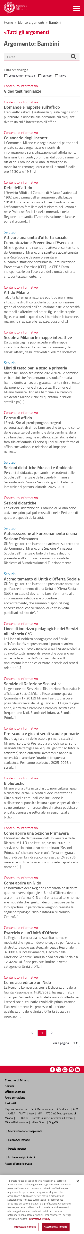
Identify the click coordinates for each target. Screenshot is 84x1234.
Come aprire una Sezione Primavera (36, 833)
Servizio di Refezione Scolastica (33, 683)
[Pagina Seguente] (51, 1033)
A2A (31, 1113)
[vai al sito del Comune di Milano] (15, 7)
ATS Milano (63, 1109)
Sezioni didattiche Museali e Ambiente (38, 467)
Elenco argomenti (31, 22)
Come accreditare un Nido (27, 982)
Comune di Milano (17, 1080)
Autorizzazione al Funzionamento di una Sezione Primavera (40, 536)
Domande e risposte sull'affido (32, 107)
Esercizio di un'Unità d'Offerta (31, 932)
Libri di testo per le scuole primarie (35, 368)
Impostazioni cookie (25, 1226)
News (62, 75)
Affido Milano (16, 292)
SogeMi (53, 1122)
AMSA (12, 1113)
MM (40, 1113)
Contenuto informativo (22, 75)
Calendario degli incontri (26, 137)
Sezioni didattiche (20, 503)
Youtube (65, 1069)
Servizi (9, 1086)
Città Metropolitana (42, 1109)
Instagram (71, 1069)
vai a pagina (61, 1043)
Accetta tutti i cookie (55, 1226)
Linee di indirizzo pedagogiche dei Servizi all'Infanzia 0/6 (41, 631)
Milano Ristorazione (16, 1122)
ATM (75, 1109)
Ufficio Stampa (15, 1091)
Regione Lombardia (16, 1109)
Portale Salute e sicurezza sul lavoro (52, 1118)
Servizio (47, 75)
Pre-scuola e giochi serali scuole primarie (41, 733)
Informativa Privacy (39, 1219)
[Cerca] (73, 57)
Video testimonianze (22, 91)
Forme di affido (18, 417)
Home (8, 22)
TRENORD (22, 1118)
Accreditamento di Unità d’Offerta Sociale (42, 579)
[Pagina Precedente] (32, 1033)
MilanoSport (38, 1122)
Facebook (52, 1069)
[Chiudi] (77, 1181)
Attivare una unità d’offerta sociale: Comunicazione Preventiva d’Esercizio (38, 240)
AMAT (22, 1113)
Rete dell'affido (18, 187)
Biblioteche (14, 783)
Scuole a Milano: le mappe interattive (38, 337)
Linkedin (77, 1069)
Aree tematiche (15, 1097)
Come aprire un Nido (22, 883)
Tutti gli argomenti (28, 32)
